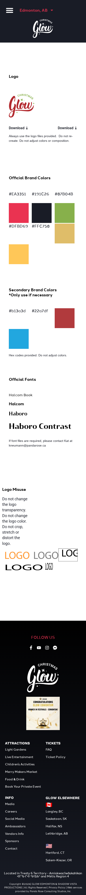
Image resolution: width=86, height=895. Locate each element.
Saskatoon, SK (56, 818)
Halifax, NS (54, 826)
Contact (11, 848)
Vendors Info (14, 833)
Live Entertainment (19, 757)
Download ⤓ (18, 128)
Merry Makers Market (21, 771)
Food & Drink (14, 779)
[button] (9, 10)
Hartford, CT (55, 852)
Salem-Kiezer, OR (59, 860)
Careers (11, 811)
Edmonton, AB (34, 10)
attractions (17, 743)
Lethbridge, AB (57, 833)
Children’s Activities (20, 764)
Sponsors (12, 841)
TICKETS (53, 743)
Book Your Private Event (23, 786)
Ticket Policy (55, 757)
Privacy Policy (57, 887)
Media (9, 804)
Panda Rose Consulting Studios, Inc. (50, 891)
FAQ (49, 749)
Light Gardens (15, 749)
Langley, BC (55, 811)
